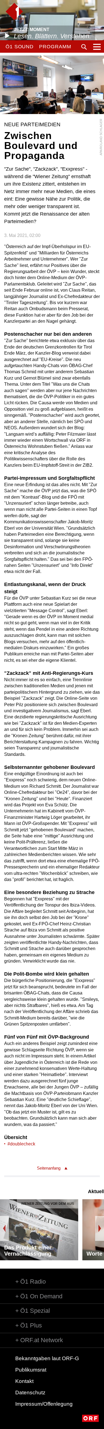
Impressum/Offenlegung (44, 1404)
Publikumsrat (30, 1370)
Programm (55, 46)
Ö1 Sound (20, 46)
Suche (84, 47)
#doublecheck (21, 1144)
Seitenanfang (48, 1168)
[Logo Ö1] (14, 11)
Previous (4, 1228)
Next (99, 1228)
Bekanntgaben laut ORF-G (47, 1358)
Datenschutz (30, 1392)
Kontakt (24, 1381)
